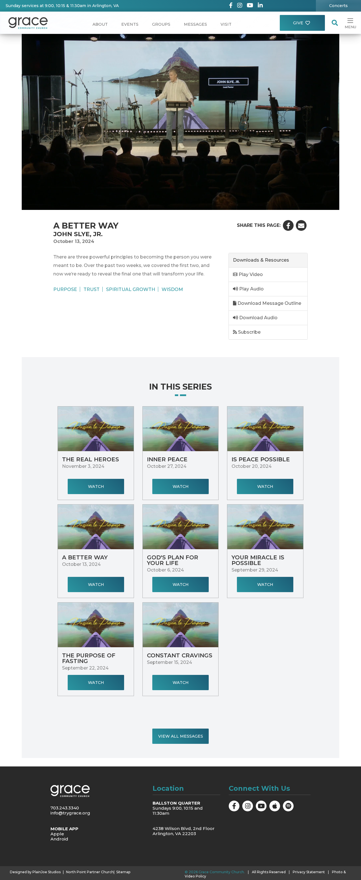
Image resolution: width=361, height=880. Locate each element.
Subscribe (249, 332)
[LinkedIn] (260, 6)
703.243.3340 (64, 808)
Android (59, 839)
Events (129, 24)
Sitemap (123, 872)
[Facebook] (231, 6)
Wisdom (172, 289)
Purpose (65, 289)
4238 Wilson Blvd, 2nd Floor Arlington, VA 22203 (184, 831)
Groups (161, 24)
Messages (195, 24)
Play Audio (251, 289)
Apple (57, 833)
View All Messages (180, 736)
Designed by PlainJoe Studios (35, 872)
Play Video (250, 274)
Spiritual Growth (130, 289)
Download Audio (258, 317)
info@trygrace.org (70, 813)
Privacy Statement (309, 872)
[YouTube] (250, 6)
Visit (226, 24)
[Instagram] (239, 6)
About (100, 24)
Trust (91, 289)
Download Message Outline (268, 303)
